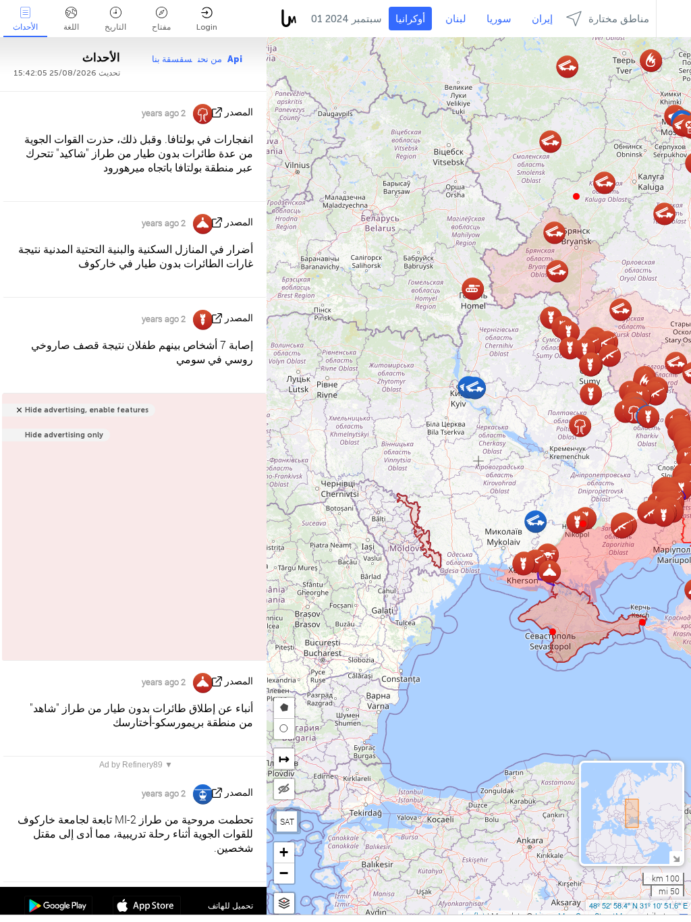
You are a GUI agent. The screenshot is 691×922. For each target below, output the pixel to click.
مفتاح (161, 27)
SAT (287, 821)
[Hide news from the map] (284, 789)
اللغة (71, 27)
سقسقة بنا (172, 59)
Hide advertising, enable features (86, 410)
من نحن (210, 59)
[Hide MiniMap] (675, 857)
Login (206, 27)
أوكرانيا (410, 19)
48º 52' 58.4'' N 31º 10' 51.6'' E (638, 905)
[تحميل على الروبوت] (58, 907)
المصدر (239, 112)
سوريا (499, 19)
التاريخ (115, 27)
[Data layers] (284, 903)
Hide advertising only (64, 435)
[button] (583, 523)
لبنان (455, 19)
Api (234, 59)
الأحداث (25, 27)
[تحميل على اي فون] (147, 907)
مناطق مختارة (618, 19)
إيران (542, 19)
